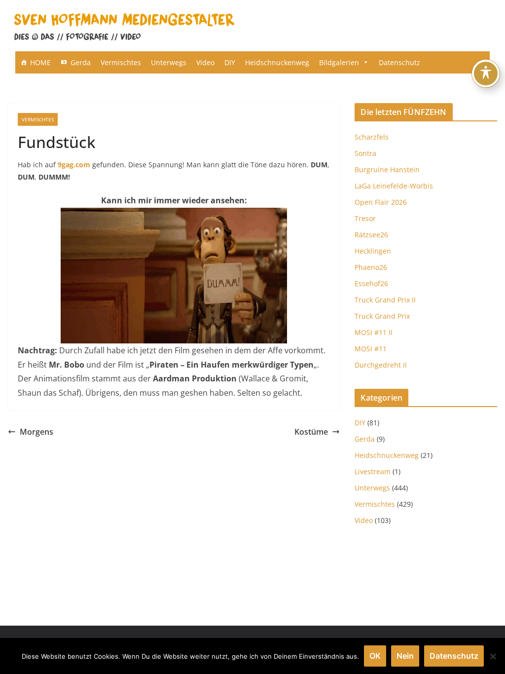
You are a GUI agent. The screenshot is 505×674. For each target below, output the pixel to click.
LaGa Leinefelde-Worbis (394, 185)
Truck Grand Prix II (385, 299)
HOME (40, 62)
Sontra (365, 153)
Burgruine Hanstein (387, 169)
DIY (229, 62)
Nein (405, 656)
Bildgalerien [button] (339, 62)
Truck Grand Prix (382, 316)
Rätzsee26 (371, 234)
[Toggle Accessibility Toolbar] (486, 73)
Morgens (36, 431)
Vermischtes (121, 62)
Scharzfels (372, 137)
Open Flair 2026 (381, 202)
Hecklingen (373, 251)
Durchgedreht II (381, 365)
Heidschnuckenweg (277, 62)
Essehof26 (371, 283)
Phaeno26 (371, 267)
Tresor (365, 218)
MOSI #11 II (374, 332)
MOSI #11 (371, 348)
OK (375, 656)
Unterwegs (168, 62)
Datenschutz (399, 62)
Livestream (373, 471)
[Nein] (493, 656)
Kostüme (311, 431)
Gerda (81, 62)
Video (205, 62)
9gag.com (74, 164)
